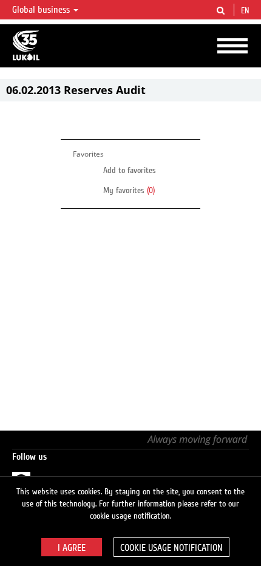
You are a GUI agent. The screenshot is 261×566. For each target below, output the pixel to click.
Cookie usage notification (171, 547)
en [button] (246, 11)
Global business (42, 9)
